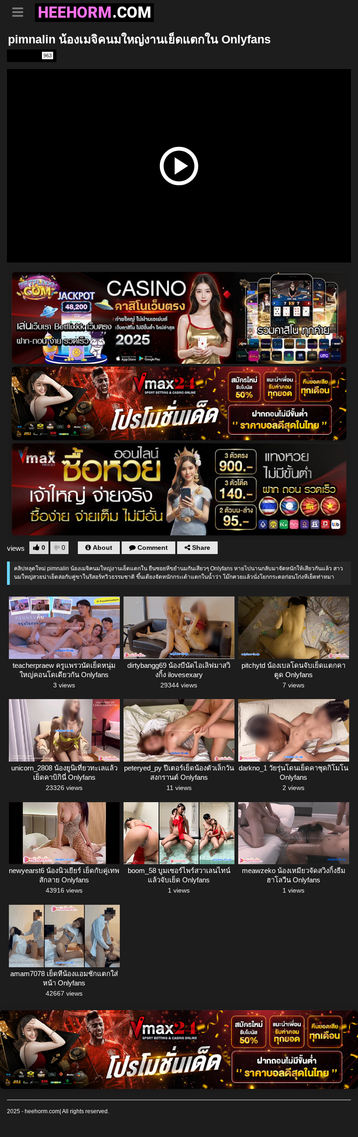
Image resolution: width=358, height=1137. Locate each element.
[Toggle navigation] (21, 11)
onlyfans (31, 55)
